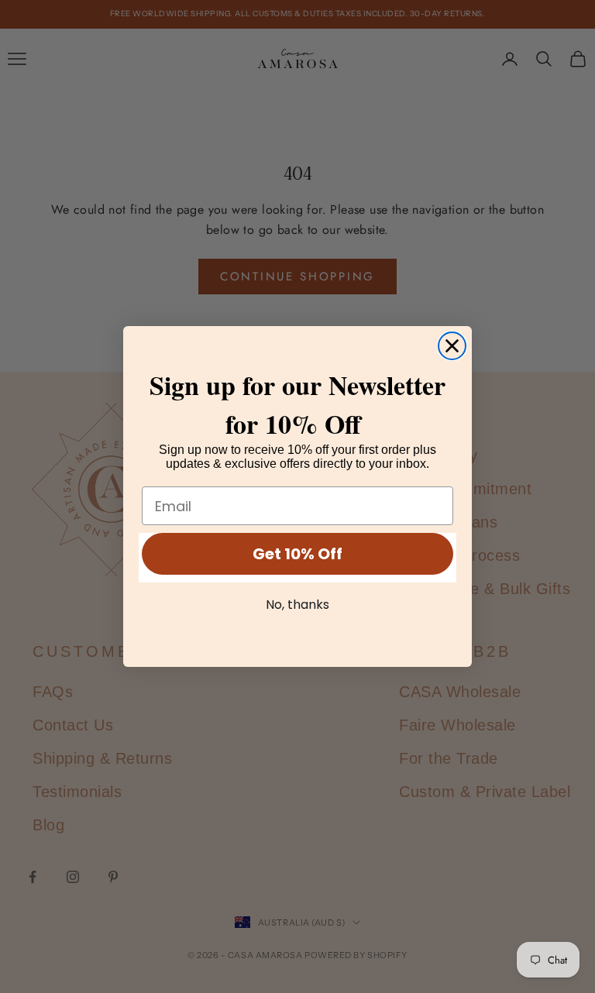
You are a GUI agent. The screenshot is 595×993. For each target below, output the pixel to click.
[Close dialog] (452, 345)
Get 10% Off (297, 554)
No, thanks (297, 604)
